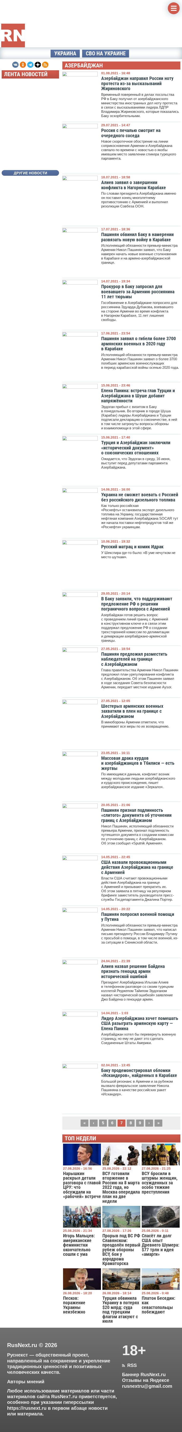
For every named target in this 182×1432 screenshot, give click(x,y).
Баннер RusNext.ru (144, 1374)
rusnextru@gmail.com (147, 1386)
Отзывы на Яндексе (145, 1380)
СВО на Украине (106, 53)
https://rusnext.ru (26, 1408)
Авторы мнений (25, 1381)
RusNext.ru (22, 1345)
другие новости (30, 173)
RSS (129, 1365)
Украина (65, 53)
